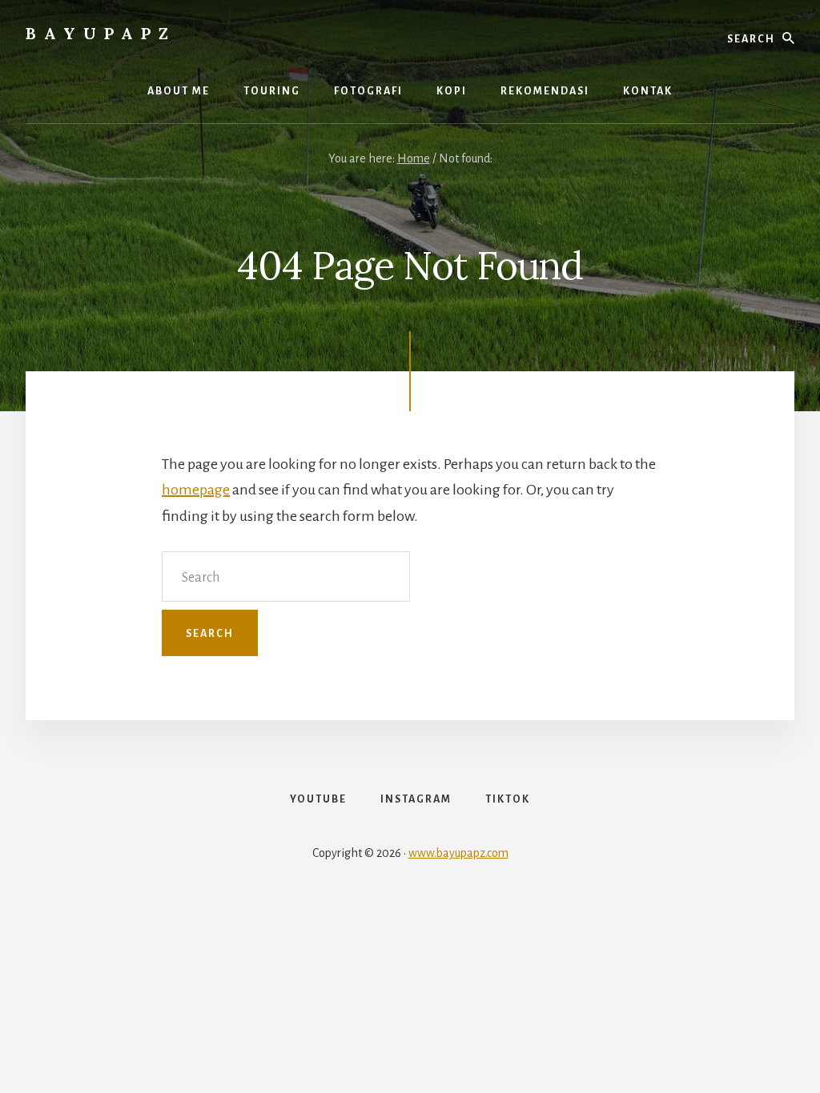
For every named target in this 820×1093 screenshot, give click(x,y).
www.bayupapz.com (458, 853)
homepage (196, 490)
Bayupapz (101, 33)
